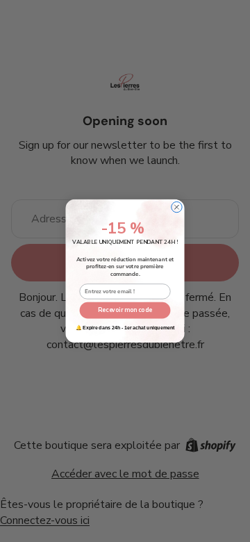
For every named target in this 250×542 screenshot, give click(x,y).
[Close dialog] (177, 207)
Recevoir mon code (125, 310)
